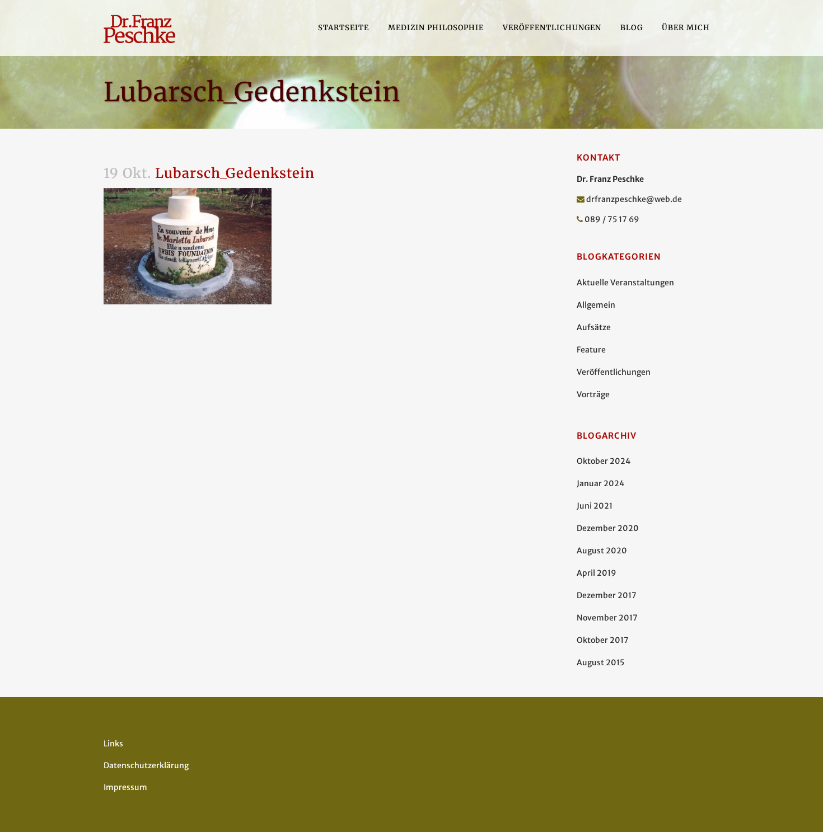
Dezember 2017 (607, 595)
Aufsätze (594, 327)
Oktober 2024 (603, 461)
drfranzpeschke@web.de (634, 199)
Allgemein (596, 305)
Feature (591, 350)
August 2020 (602, 551)
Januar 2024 (600, 483)
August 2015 (600, 662)
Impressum (125, 787)
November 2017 (607, 618)
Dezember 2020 (608, 528)
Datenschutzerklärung (146, 765)
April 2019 (596, 573)
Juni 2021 (594, 506)
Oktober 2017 (603, 640)
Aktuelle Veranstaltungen (625, 283)
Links (113, 744)
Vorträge (593, 394)
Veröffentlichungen (614, 372)
